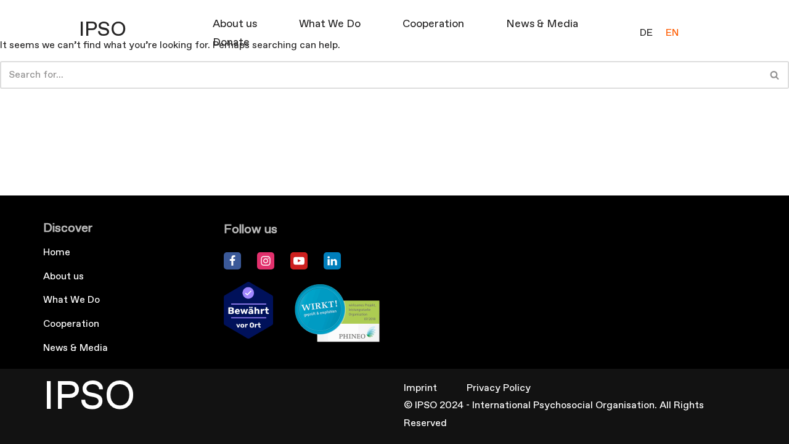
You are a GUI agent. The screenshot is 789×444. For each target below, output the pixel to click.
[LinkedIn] (332, 260)
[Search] (775, 75)
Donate (231, 42)
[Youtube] (299, 260)
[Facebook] (232, 260)
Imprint (420, 388)
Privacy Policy (499, 388)
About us (235, 24)
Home (56, 252)
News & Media (542, 24)
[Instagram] (265, 260)
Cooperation (433, 24)
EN (672, 33)
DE (646, 33)
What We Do (330, 24)
